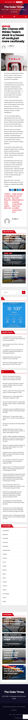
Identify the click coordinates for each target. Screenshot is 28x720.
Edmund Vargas (18, 280)
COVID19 (5, 538)
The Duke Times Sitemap (20, 718)
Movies (5, 570)
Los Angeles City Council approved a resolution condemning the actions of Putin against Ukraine (13, 351)
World (4, 601)
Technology (6, 593)
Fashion (5, 554)
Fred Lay (16, 677)
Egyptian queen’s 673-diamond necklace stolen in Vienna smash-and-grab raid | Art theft (14, 468)
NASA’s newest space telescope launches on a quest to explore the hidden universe (12, 378)
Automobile (6, 530)
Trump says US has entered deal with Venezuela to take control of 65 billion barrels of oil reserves (13, 509)
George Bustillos (19, 264)
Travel (4, 597)
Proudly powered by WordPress (10, 706)
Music (4, 574)
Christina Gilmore (19, 247)
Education (5, 546)
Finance (5, 558)
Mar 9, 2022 (8, 677)
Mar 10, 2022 (8, 627)
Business (4, 26)
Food (4, 562)
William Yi (11, 46)
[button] (25, 16)
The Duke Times (14, 6)
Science (5, 585)
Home (10, 714)
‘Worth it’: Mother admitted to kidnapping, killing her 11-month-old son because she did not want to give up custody (14, 438)
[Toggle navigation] (14, 16)
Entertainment (6, 550)
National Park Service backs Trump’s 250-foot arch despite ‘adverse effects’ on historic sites (14, 431)
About (14, 714)
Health (4, 566)
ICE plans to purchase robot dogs (12, 423)
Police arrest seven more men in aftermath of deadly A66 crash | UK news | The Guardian (14, 486)
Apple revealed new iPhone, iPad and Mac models (13, 257)
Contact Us (19, 714)
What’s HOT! (8, 371)
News (8, 26)
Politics (5, 582)
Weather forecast (14, 325)
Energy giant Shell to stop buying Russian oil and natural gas (14, 670)
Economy (5, 542)
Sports (4, 589)
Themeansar (14, 710)
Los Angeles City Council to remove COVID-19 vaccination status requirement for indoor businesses (14, 238)
